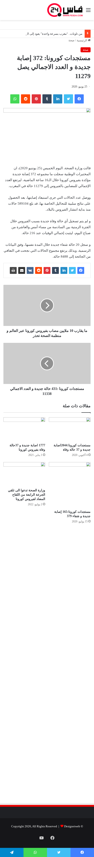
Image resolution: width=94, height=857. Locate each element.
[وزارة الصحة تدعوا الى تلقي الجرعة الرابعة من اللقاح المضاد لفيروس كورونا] (24, 474)
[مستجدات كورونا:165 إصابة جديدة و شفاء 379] (70, 484)
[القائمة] (88, 12)
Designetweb (72, 826)
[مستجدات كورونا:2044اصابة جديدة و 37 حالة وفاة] (70, 429)
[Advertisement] (52, 576)
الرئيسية (82, 40)
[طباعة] (13, 270)
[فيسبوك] (79, 98)
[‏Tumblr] (47, 98)
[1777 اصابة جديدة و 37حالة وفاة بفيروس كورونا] (24, 429)
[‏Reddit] (25, 98)
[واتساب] (14, 98)
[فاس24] (65, 10)
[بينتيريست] (36, 98)
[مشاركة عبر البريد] (21, 270)
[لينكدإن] (57, 98)
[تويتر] (68, 98)
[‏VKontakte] (30, 270)
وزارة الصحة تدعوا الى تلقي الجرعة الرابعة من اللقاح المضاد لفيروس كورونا (26, 495)
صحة (71, 40)
